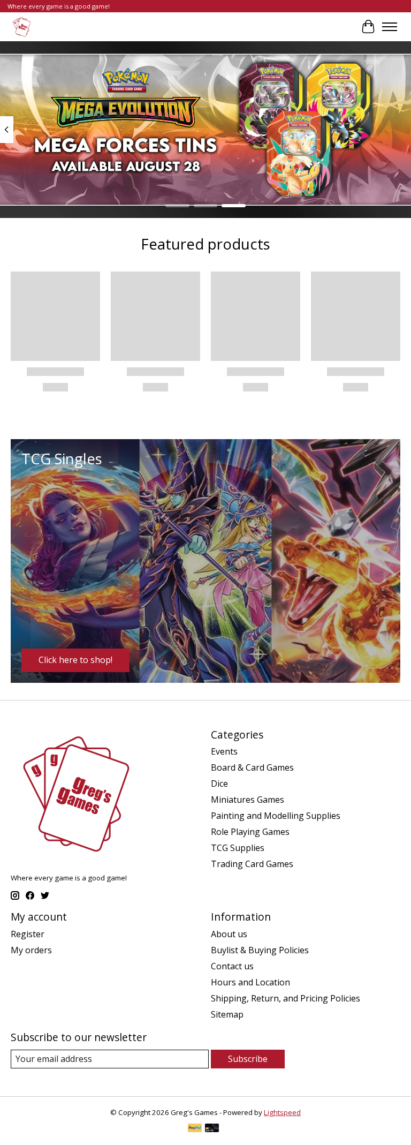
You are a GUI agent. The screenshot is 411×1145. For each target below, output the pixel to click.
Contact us (232, 966)
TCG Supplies (237, 848)
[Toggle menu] (389, 26)
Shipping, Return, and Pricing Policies (285, 998)
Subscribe (248, 1059)
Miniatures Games (247, 799)
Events (224, 751)
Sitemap (227, 1014)
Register (27, 934)
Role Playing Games (250, 832)
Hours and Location (250, 982)
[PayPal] (195, 1129)
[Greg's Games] (22, 26)
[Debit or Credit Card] (212, 1129)
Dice (219, 783)
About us (229, 934)
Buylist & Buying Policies (260, 950)
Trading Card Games (252, 864)
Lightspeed (282, 1112)
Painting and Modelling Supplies (275, 816)
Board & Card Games (252, 767)
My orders (31, 950)
